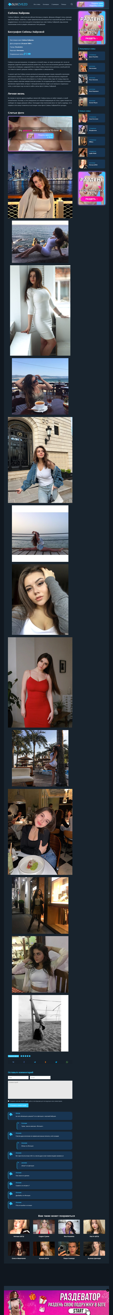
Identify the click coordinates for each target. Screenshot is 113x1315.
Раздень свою (96, 4)
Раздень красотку (45, 136)
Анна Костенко (93, 119)
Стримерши (55, 4)
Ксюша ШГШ (44, 1258)
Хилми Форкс (93, 102)
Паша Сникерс (69, 1258)
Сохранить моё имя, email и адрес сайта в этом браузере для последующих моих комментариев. (36, 1101)
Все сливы (37, 4)
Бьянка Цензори (94, 1258)
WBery (91, 142)
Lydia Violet (92, 153)
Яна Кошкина (69, 1236)
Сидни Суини (44, 1236)
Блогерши (46, 4)
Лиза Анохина (93, 80)
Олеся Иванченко (19, 1258)
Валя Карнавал (94, 91)
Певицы (63, 4)
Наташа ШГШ (93, 165)
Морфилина (93, 130)
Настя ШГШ (94, 1236)
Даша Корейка (93, 57)
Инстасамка (92, 68)
